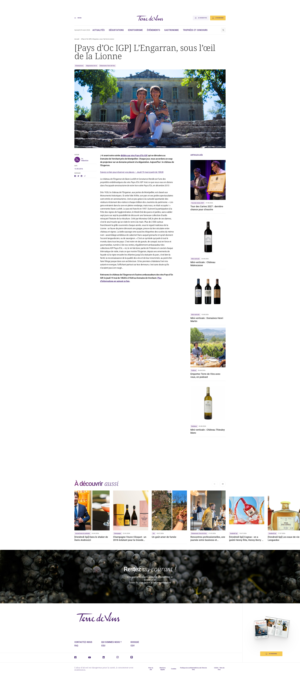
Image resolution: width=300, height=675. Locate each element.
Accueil (76, 39)
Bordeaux (194, 426)
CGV (133, 645)
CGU (103, 645)
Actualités (98, 30)
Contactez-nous (83, 642)
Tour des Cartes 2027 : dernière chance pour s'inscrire (206, 208)
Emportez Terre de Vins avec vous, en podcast (205, 375)
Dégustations (116, 30)
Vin (154, 533)
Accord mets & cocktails (82, 533)
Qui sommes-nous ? (111, 642)
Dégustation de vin (91, 66)
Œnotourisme (135, 30)
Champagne (117, 533)
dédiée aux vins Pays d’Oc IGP (134, 155)
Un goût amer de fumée (164, 537)
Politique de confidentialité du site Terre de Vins (193, 668)
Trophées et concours (195, 30)
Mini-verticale (195, 259)
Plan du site (150, 668)
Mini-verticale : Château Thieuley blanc (207, 431)
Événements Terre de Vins (107, 66)
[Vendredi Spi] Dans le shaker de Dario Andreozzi (91, 538)
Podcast (193, 370)
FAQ (76, 645)
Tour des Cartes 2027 (197, 203)
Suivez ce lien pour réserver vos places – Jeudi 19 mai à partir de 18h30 (131, 172)
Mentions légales (163, 668)
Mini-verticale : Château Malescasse (202, 264)
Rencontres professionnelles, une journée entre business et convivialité (207, 539)
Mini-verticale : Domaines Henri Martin (206, 320)
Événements (153, 30)
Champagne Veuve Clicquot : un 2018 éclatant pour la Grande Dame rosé (129, 539)
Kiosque (135, 642)
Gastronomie (171, 30)
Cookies (173, 669)
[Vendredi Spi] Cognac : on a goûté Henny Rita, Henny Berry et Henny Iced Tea (246, 539)
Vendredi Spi (233, 533)
